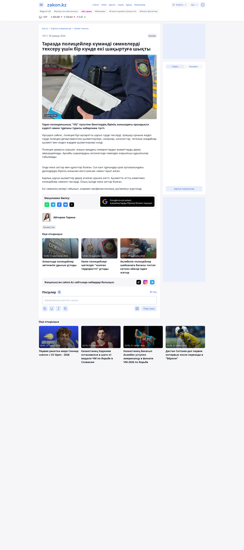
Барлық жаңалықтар (61, 28)
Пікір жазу (148, 308)
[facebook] (59, 204)
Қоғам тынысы (81, 28)
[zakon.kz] (57, 4)
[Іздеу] (202, 4)
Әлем (103, 4)
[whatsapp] (46, 204)
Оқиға (121, 4)
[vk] (65, 204)
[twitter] (71, 204)
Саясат (95, 4)
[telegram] (53, 204)
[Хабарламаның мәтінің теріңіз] (99, 300)
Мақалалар (139, 4)
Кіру (155, 292)
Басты (45, 28)
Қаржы (112, 4)
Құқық (129, 4)
